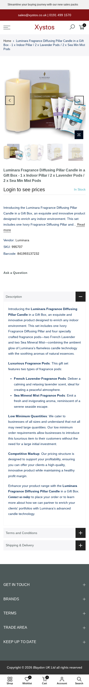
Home (7, 41)
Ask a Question (15, 273)
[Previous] (9, 100)
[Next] (79, 100)
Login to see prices (24, 189)
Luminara (22, 240)
